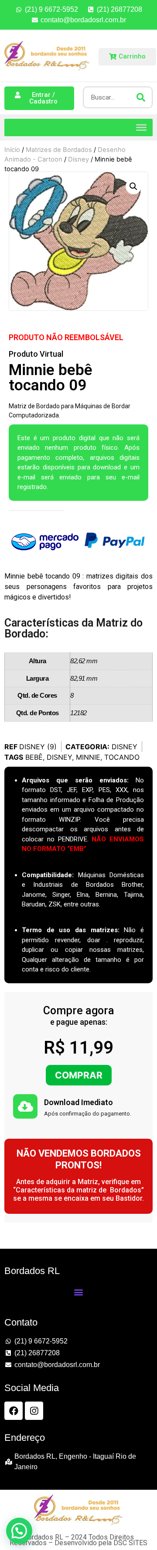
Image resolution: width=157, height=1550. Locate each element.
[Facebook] (13, 1411)
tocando (122, 757)
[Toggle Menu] (141, 127)
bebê (34, 757)
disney (59, 757)
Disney (78, 159)
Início (12, 150)
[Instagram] (34, 1411)
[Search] (141, 97)
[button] (133, 186)
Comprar (78, 1075)
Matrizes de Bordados (59, 150)
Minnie (88, 757)
